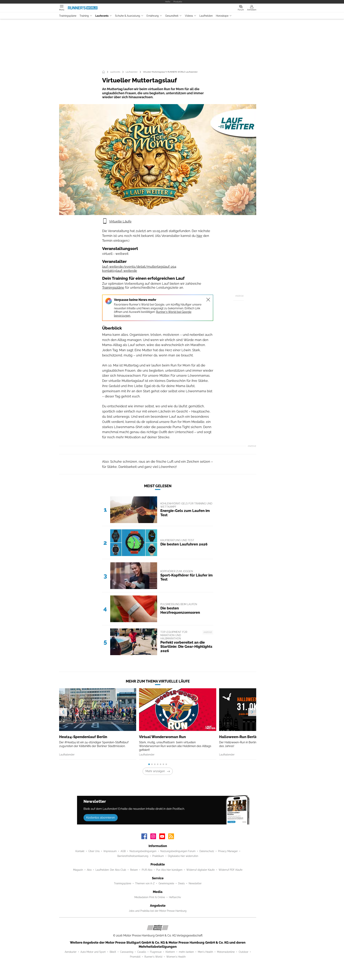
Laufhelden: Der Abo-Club (110, 869)
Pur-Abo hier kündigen (169, 869)
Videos (189, 15)
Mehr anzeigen (155, 771)
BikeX (113, 951)
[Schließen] (208, 299)
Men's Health (205, 951)
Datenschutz (206, 851)
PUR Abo (147, 869)
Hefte (167, 1)
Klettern (170, 951)
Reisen (134, 869)
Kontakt (79, 851)
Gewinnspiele (166, 883)
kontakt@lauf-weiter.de (119, 271)
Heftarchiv (175, 897)
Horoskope (222, 15)
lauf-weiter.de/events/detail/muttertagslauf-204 (139, 266)
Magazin (78, 869)
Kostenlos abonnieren (100, 817)
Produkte (177, 1)
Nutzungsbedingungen (143, 851)
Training (84, 15)
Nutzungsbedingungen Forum (177, 851)
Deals (181, 883)
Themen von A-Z (145, 883)
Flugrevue (156, 951)
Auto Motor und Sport (93, 951)
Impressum (110, 851)
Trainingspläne (67, 15)
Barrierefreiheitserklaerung (132, 856)
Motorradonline (226, 951)
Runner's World (153, 956)
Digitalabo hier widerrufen (183, 856)
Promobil (135, 956)
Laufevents (102, 15)
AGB (123, 851)
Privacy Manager (228, 851)
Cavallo (141, 951)
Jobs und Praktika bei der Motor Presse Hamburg (158, 910)
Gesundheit (171, 15)
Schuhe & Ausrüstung (127, 15)
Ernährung (153, 15)
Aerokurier (71, 951)
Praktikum (158, 856)
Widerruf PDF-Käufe (230, 869)
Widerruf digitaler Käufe (200, 869)
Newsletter (195, 883)
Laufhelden (206, 15)
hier (199, 236)
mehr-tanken (186, 951)
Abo (89, 869)
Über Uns (94, 851)
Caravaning (126, 951)
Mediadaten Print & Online (149, 897)
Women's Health (176, 956)
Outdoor (243, 951)
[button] (157, 159)
